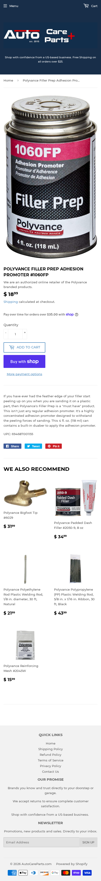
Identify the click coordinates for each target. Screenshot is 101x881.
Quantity (11, 325)
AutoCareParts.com (37, 864)
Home (8, 80)
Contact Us (50, 771)
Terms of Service (50, 760)
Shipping (11, 302)
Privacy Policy (50, 766)
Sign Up (88, 842)
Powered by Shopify (71, 864)
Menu (13, 6)
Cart (93, 6)
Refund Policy (50, 754)
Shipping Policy (50, 749)
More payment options (24, 374)
